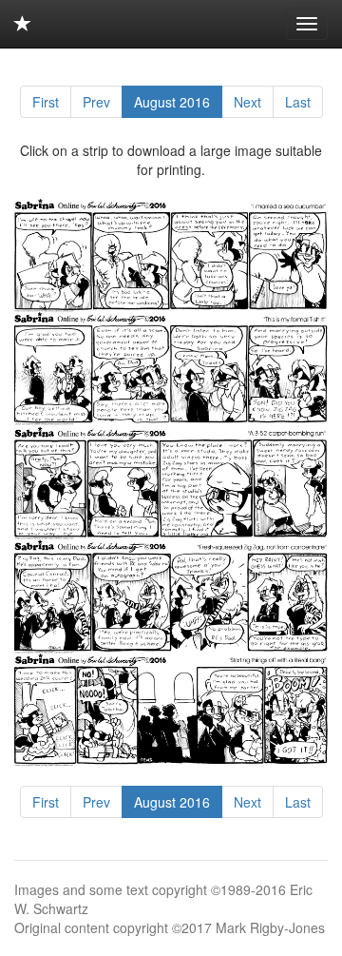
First (45, 101)
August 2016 (172, 101)
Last (298, 101)
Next (247, 101)
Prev (96, 101)
